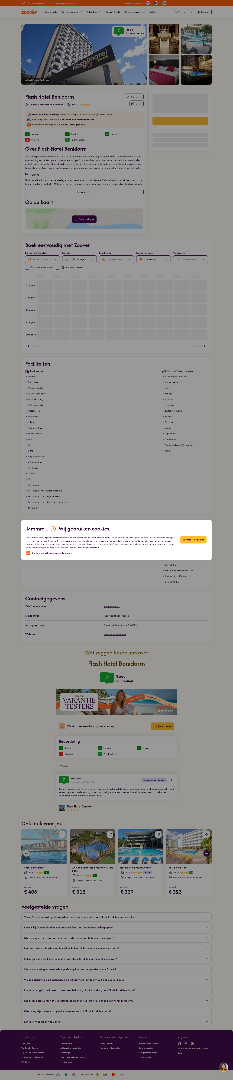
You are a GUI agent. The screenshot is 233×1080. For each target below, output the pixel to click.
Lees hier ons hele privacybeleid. (84, 547)
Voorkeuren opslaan (193, 539)
